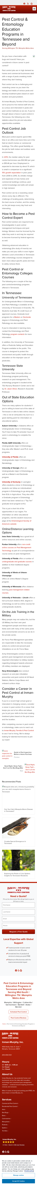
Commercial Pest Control (10, 1103)
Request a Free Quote (18, 931)
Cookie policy (29, 1171)
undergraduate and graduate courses (17, 561)
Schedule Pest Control (18, 1012)
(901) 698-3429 (7, 1055)
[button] (34, 8)
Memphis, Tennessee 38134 (11, 1049)
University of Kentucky (11, 482)
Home (4, 1024)
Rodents (4, 1125)
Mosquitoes (5, 1122)
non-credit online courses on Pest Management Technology (16, 547)
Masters (17, 317)
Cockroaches (6, 1118)
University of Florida (10, 457)
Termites (4, 1131)
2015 (6, 157)
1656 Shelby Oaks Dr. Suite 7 (11, 1047)
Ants (3, 1109)
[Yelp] (28, 3)
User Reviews (19, 1145)
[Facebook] (24, 3)
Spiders (4, 1128)
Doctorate (27, 317)
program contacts (17, 334)
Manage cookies (18, 1175)
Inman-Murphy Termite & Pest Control (19, 730)
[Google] (31, 3)
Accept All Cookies (18, 1181)
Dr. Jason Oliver (11, 388)
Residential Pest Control (9, 1106)
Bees (3, 1115)
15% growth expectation (11, 172)
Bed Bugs (5, 1112)
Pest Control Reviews (18, 1018)
